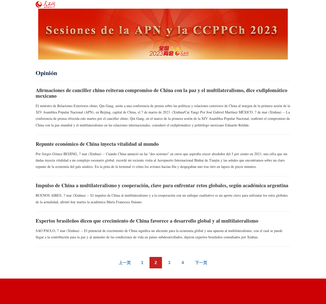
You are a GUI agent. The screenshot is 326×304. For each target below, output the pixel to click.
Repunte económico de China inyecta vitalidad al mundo (97, 144)
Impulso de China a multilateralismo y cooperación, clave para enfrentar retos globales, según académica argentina (162, 185)
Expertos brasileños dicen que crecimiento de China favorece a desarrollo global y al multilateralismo (147, 220)
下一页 (201, 262)
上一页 (125, 262)
